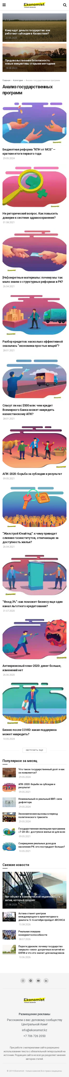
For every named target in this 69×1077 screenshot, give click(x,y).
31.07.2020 (9, 610)
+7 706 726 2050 (34, 1036)
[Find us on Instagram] (23, 980)
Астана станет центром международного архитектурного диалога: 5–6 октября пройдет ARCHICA (41, 916)
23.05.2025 (11, 38)
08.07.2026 (24, 939)
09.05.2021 (9, 478)
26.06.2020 (9, 675)
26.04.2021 (9, 286)
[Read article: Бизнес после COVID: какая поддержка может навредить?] (34, 703)
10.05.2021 (24, 851)
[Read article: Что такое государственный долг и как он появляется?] (9, 772)
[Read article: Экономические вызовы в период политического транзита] (9, 817)
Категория (18, 80)
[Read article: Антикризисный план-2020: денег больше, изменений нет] (34, 639)
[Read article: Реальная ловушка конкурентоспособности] (9, 935)
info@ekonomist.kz (34, 1030)
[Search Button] (64, 5)
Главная (6, 80)
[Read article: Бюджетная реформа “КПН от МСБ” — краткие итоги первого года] (34, 123)
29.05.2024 (9, 158)
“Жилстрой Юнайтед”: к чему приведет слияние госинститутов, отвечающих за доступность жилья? (30, 538)
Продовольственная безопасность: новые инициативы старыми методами (30, 62)
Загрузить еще (34, 750)
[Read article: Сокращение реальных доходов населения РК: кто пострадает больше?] (9, 846)
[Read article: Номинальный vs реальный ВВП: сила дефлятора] (9, 802)
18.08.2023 (11, 68)
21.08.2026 (11, 904)
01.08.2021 (9, 222)
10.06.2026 (24, 957)
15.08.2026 (24, 924)
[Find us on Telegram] (30, 980)
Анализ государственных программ (43, 80)
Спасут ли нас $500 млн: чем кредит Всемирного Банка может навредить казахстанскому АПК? (28, 410)
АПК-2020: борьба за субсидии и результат (32, 474)
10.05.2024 (9, 739)
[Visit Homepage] (34, 5)
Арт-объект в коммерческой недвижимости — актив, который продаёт (34, 898)
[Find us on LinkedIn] (46, 980)
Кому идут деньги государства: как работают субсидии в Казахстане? (27, 32)
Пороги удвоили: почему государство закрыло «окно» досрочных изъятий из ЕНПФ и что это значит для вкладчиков (41, 949)
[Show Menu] (4, 5)
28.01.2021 (9, 350)
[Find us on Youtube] (38, 980)
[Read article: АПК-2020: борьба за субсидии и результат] (34, 447)
